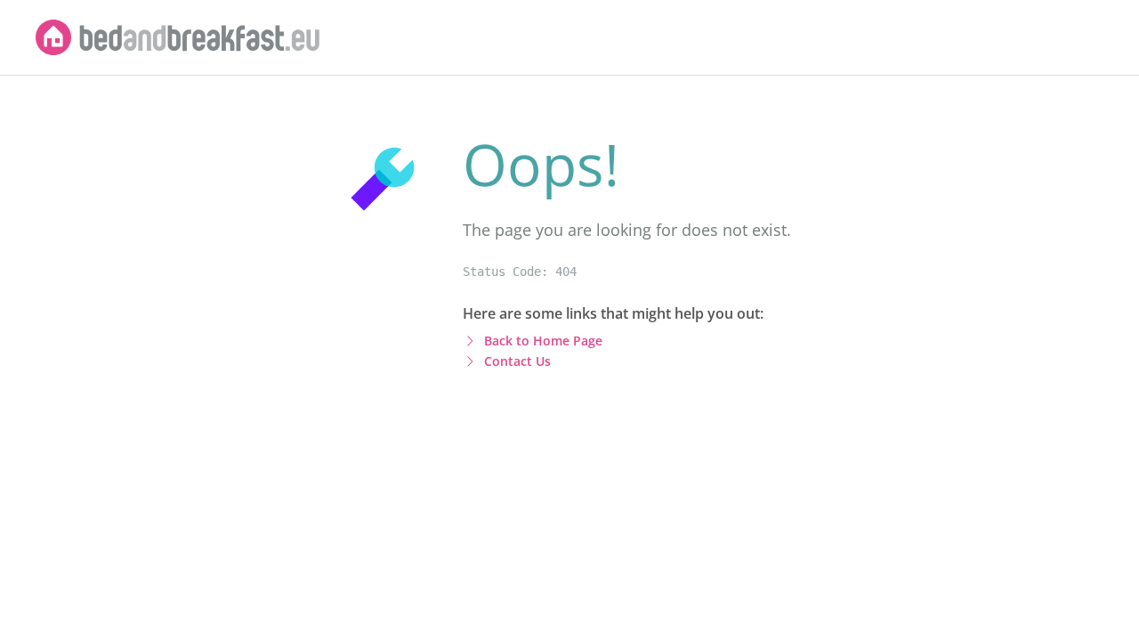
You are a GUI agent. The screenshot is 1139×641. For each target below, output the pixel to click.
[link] (178, 37)
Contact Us (517, 361)
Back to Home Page (543, 340)
